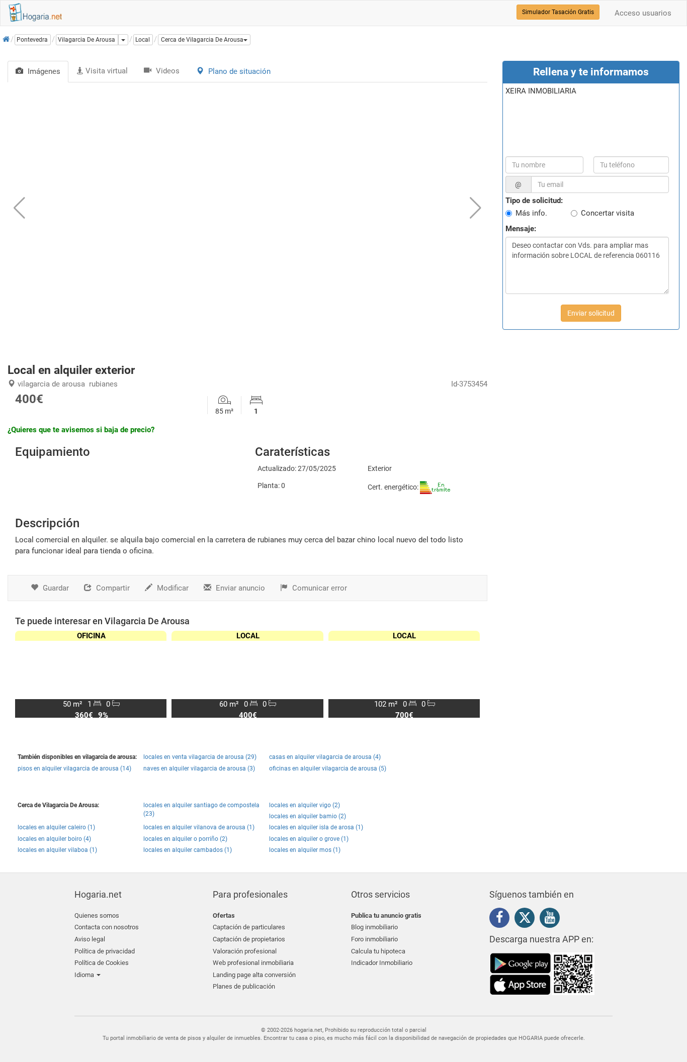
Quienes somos (96, 915)
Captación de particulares (249, 927)
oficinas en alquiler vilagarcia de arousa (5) (327, 768)
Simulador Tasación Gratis (558, 12)
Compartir (112, 588)
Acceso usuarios (643, 13)
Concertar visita (607, 213)
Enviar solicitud (591, 313)
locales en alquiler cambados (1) (187, 849)
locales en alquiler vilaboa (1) (57, 849)
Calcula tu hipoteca (378, 951)
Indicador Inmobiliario (381, 963)
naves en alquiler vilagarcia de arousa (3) (199, 768)
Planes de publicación (244, 986)
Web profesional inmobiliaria (253, 963)
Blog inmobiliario (374, 927)
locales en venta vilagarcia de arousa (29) (199, 756)
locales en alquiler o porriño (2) (185, 838)
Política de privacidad (104, 951)
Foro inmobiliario (374, 939)
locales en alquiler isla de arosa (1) (316, 827)
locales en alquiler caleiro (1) (56, 827)
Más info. (531, 213)
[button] (204, 39)
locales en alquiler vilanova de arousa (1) (198, 827)
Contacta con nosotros (106, 927)
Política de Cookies (101, 963)
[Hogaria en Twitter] (527, 919)
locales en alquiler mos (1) (304, 849)
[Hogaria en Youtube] (552, 919)
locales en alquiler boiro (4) (54, 838)
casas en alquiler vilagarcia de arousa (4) (325, 756)
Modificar (172, 588)
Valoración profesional (245, 951)
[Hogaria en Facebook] (501, 919)
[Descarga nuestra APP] (542, 973)
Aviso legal (89, 939)
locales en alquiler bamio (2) (307, 816)
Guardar (55, 588)
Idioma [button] (85, 975)
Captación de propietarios (249, 939)
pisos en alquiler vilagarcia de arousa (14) (74, 768)
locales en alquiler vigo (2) (304, 805)
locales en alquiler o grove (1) (309, 838)
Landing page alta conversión (254, 975)
